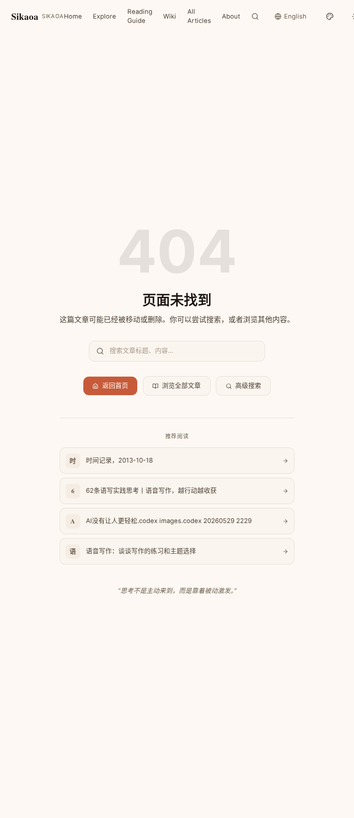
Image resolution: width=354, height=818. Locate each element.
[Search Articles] (255, 16)
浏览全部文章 (181, 386)
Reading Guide (139, 16)
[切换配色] (329, 16)
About (231, 16)
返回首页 (115, 386)
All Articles (199, 16)
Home (73, 16)
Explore (104, 16)
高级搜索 (248, 386)
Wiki (169, 16)
